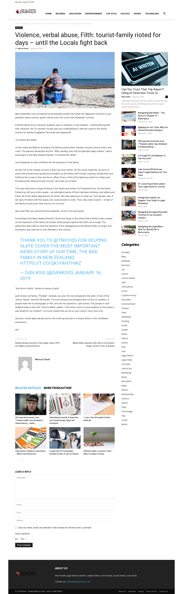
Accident (126, 252)
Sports (137, 13)
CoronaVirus (127, 286)
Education (75, 13)
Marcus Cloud (23, 48)
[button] (164, 13)
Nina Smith (126, 97)
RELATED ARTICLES (28, 388)
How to (125, 338)
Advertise (132, 591)
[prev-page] (17, 459)
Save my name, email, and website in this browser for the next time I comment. (55, 527)
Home (48, 13)
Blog (124, 256)
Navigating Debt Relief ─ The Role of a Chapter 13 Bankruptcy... (151, 116)
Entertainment (93, 13)
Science (125, 398)
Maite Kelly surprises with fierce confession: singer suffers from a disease (94, 344)
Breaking (26, 23)
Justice (125, 342)
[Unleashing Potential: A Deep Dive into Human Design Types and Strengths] (64, 404)
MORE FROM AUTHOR (57, 388)
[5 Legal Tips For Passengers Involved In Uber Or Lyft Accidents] (64, 438)
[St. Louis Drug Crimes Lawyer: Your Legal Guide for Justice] (129, 187)
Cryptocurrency (129, 295)
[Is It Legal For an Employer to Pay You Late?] (129, 159)
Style (124, 407)
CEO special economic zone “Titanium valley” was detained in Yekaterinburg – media (29, 420)
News (124, 385)
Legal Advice (127, 355)
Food (124, 312)
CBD (124, 282)
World (124, 424)
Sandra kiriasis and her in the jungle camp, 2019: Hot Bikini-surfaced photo (37, 344)
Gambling (126, 316)
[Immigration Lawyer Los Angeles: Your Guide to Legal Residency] (129, 201)
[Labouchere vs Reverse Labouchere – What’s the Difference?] (30, 438)
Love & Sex (127, 368)
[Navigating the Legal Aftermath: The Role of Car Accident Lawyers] (129, 216)
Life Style (111, 13)
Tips (124, 415)
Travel (124, 420)
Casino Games (128, 278)
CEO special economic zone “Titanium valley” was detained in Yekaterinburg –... (152, 144)
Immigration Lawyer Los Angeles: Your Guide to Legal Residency (151, 200)
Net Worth (126, 381)
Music (124, 377)
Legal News (127, 359)
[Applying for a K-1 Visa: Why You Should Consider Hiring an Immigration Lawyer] (129, 131)
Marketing (126, 372)
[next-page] (21, 459)
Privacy (141, 591)
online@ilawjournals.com (78, 581)
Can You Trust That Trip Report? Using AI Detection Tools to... (143, 91)
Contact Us (163, 591)
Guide (124, 325)
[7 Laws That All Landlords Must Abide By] (99, 404)
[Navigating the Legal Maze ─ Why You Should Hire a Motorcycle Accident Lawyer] (129, 230)
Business (60, 13)
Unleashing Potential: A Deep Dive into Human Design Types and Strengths (63, 420)
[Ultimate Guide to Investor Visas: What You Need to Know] (99, 438)
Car (123, 269)
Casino (125, 273)
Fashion (125, 308)
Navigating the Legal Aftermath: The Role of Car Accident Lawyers (153, 215)
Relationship (128, 394)
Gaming (125, 321)
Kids (124, 347)
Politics (125, 13)
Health (125, 329)
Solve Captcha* (22, 533)
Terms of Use (151, 591)
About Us (122, 591)
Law (123, 351)
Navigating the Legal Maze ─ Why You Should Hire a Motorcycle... (151, 229)
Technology (152, 13)
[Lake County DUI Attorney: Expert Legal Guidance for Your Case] (129, 173)
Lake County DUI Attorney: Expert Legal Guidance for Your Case (152, 172)
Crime (124, 291)
